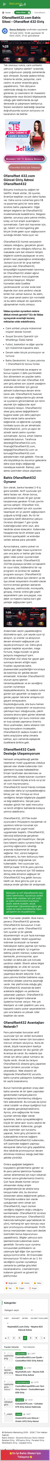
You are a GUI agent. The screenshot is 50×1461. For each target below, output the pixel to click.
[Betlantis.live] (17, 4)
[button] (29, 12)
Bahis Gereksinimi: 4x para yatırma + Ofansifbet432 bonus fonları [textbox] (25, 362)
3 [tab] (19, 1338)
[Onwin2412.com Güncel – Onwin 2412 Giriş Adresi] (25, 1417)
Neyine (25, 1318)
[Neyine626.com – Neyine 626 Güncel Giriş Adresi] (25, 1371)
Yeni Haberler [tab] (29, 1347)
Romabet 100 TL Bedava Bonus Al (25, 159)
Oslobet (34, 1318)
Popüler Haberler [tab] (11, 1347)
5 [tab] (30, 1338)
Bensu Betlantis (18, 29)
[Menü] (4, 4)
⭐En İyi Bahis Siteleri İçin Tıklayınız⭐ (25, 1455)
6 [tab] (36, 1338)
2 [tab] (13, 1338)
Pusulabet (43, 1318)
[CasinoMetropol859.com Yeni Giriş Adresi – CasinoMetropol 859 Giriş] (25, 1387)
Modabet (16, 1318)
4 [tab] (25, 1338)
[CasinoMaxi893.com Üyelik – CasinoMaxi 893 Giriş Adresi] (25, 1357)
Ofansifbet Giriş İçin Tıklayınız (24, 168)
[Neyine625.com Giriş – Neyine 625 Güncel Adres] (25, 1328)
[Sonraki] (44, 1338)
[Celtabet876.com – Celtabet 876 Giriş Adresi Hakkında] (25, 1403)
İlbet (6, 1318)
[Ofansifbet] (25, 135)
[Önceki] (6, 1338)
